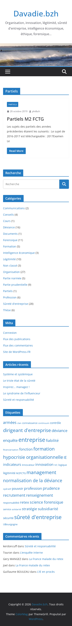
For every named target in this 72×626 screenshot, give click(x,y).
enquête (10, 440)
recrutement (14, 495)
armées (10, 422)
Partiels (12, 104)
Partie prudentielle (15, 284)
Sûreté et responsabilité (18, 400)
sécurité (8, 518)
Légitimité (9, 259)
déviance (59, 430)
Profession (10, 297)
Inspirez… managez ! (16, 387)
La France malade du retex (46, 559)
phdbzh (36, 111)
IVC (56, 465)
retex (24, 502)
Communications (14, 208)
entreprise (31, 440)
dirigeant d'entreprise (27, 430)
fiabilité (52, 440)
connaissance (29, 423)
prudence (51, 488)
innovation (44, 464)
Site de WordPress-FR (17, 352)
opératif (7, 489)
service (7, 509)
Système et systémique (18, 374)
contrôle (55, 423)
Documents (10, 233)
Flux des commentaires (18, 345)
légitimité (9, 473)
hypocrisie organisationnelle (33, 457)
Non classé (10, 265)
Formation (9, 246)
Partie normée (12, 278)
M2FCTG (21, 473)
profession (33, 488)
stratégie (29, 508)
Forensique (10, 240)
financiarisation (10, 449)
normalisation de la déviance (32, 480)
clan (19, 423)
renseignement (39, 495)
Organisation (11, 272)
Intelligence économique (19, 253)
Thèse (7, 310)
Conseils (8, 214)
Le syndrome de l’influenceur (21, 393)
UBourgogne (10, 524)
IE (65, 457)
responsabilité (11, 502)
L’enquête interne (31, 552)
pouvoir (17, 488)
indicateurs (12, 464)
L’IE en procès (46, 571)
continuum (43, 423)
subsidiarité (48, 508)
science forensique (46, 502)
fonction (26, 449)
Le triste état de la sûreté (19, 380)
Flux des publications (16, 339)
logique (62, 465)
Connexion (10, 333)
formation (44, 449)
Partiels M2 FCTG (25, 119)
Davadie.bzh (36, 13)
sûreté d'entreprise (38, 517)
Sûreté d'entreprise (15, 304)
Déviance (9, 227)
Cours (7, 221)
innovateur (28, 465)
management (41, 472)
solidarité (16, 509)
